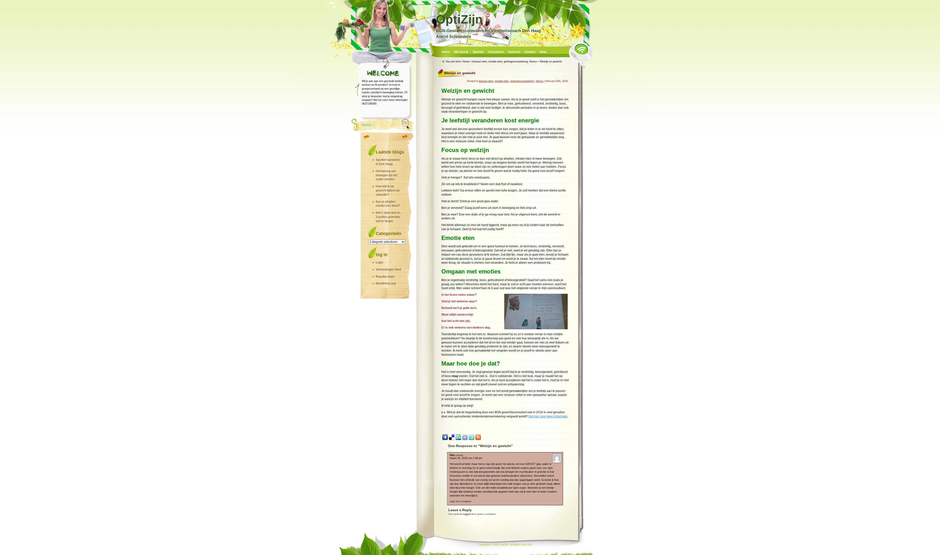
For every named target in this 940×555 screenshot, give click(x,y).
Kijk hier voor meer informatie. (548, 416)
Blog (543, 52)
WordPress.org (386, 283)
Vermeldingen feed (388, 269)
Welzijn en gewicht (459, 73)
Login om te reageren (460, 501)
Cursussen (496, 52)
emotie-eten (495, 61)
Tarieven (514, 52)
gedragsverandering (516, 61)
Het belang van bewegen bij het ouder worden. (386, 175)
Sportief (478, 52)
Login (379, 262)
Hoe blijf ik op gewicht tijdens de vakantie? (388, 190)
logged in (468, 514)
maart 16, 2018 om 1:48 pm (466, 458)
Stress (533, 61)
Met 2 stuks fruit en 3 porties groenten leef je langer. (388, 217)
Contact (529, 52)
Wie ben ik (461, 52)
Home (445, 52)
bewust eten (479, 61)
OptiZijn (459, 19)
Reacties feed (385, 276)
